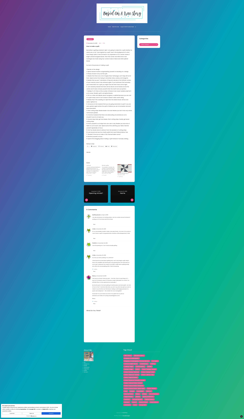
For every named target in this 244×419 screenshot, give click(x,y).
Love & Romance (153, 394)
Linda (93, 229)
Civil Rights (155, 361)
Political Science (149, 399)
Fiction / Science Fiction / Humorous (133, 385)
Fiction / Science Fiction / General (133, 383)
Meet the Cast (115, 26)
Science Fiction (143, 402)
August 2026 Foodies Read (127, 26)
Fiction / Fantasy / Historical (131, 372)
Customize (12, 413)
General (132, 391)
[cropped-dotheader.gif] (122, 13)
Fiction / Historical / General (131, 374)
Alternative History (139, 355)
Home (109, 26)
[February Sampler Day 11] (124, 168)
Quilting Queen (96, 214)
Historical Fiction (128, 394)
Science (134, 402)
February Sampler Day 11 (122, 173)
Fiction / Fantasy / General (149, 369)
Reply (94, 224)
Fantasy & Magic (128, 369)
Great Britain (140, 391)
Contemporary (144, 363)
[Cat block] (94, 170)
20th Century (127, 355)
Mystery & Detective (148, 396)
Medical (138, 396)
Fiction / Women (151, 388)
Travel (135, 404)
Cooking (153, 363)
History (138, 394)
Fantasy (150, 366)
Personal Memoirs (137, 399)
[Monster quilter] (109, 170)
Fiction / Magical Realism (130, 377)
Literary (144, 394)
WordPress (125, 412)
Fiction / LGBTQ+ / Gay (148, 374)
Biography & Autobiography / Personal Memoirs (136, 361)
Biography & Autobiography (131, 358)
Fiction (137, 369)
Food (125, 391)
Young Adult (142, 404)
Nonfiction (127, 399)
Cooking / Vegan (128, 366)
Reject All (32, 413)
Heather (94, 243)
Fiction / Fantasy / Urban (148, 372)
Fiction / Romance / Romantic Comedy (134, 380)
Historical (148, 391)
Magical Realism (128, 396)
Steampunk (127, 404)
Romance (126, 402)
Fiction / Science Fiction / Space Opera (134, 388)
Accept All (51, 413)
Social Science (154, 402)
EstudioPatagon (126, 415)
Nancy (94, 276)
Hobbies (90, 39)
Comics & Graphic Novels (130, 363)
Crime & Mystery (140, 366)
